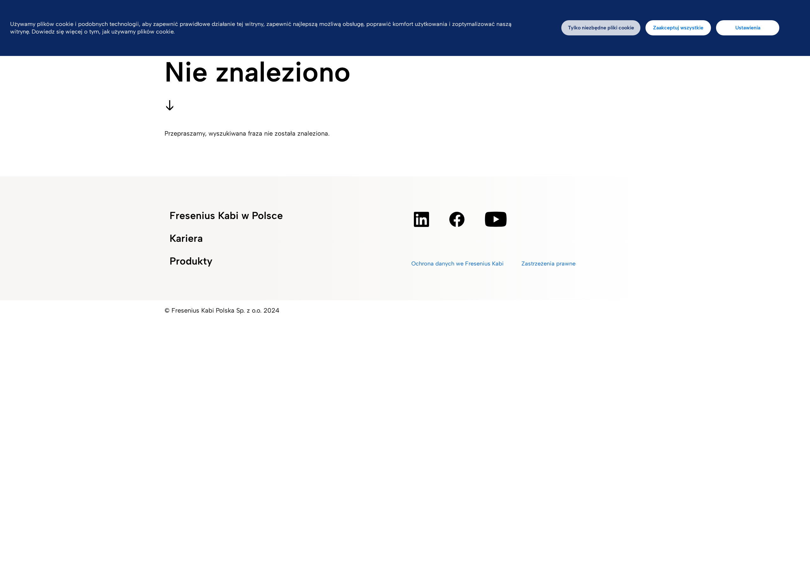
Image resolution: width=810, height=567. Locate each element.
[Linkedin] (421, 219)
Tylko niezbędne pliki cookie (601, 28)
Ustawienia (747, 28)
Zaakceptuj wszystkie (678, 28)
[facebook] (457, 219)
